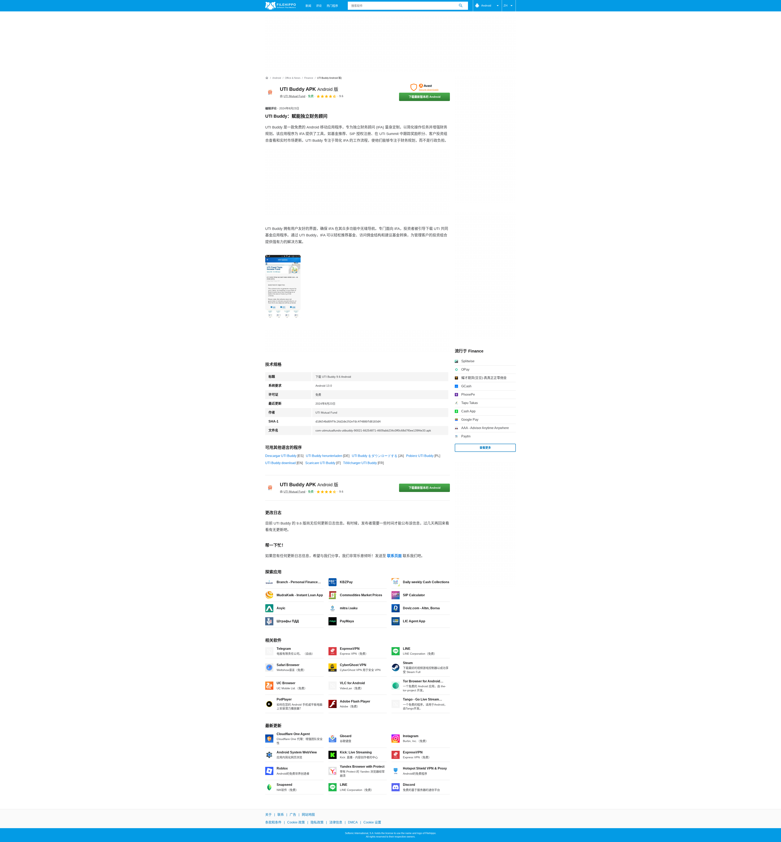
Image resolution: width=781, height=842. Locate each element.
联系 (280, 814)
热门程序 (332, 5)
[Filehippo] (280, 5)
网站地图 (308, 814)
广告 (293, 814)
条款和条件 (273, 822)
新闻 (308, 5)
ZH (505, 5)
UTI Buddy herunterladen (324, 456)
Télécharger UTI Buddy (360, 463)
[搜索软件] (461, 6)
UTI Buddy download (280, 463)
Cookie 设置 (372, 822)
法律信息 (335, 822)
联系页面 (394, 556)
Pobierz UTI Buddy (420, 456)
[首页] (266, 78)
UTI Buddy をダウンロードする (374, 456)
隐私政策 (317, 822)
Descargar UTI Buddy (281, 456)
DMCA (353, 822)
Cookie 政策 (296, 822)
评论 (319, 5)
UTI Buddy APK (309, 89)
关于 (268, 814)
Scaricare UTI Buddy (320, 463)
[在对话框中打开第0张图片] (283, 286)
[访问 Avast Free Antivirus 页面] (424, 87)
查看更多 (485, 447)
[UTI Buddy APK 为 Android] (270, 92)
